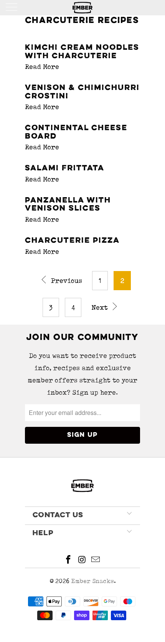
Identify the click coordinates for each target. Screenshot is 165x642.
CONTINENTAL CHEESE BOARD (76, 132)
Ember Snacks (92, 581)
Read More (42, 66)
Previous (65, 280)
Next (100, 307)
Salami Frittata (64, 168)
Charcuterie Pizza (72, 241)
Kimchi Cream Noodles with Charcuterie (82, 52)
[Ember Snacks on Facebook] (68, 561)
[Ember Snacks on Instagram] (82, 561)
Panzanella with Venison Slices (68, 204)
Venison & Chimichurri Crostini (82, 92)
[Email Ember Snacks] (96, 561)
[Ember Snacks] (82, 7)
